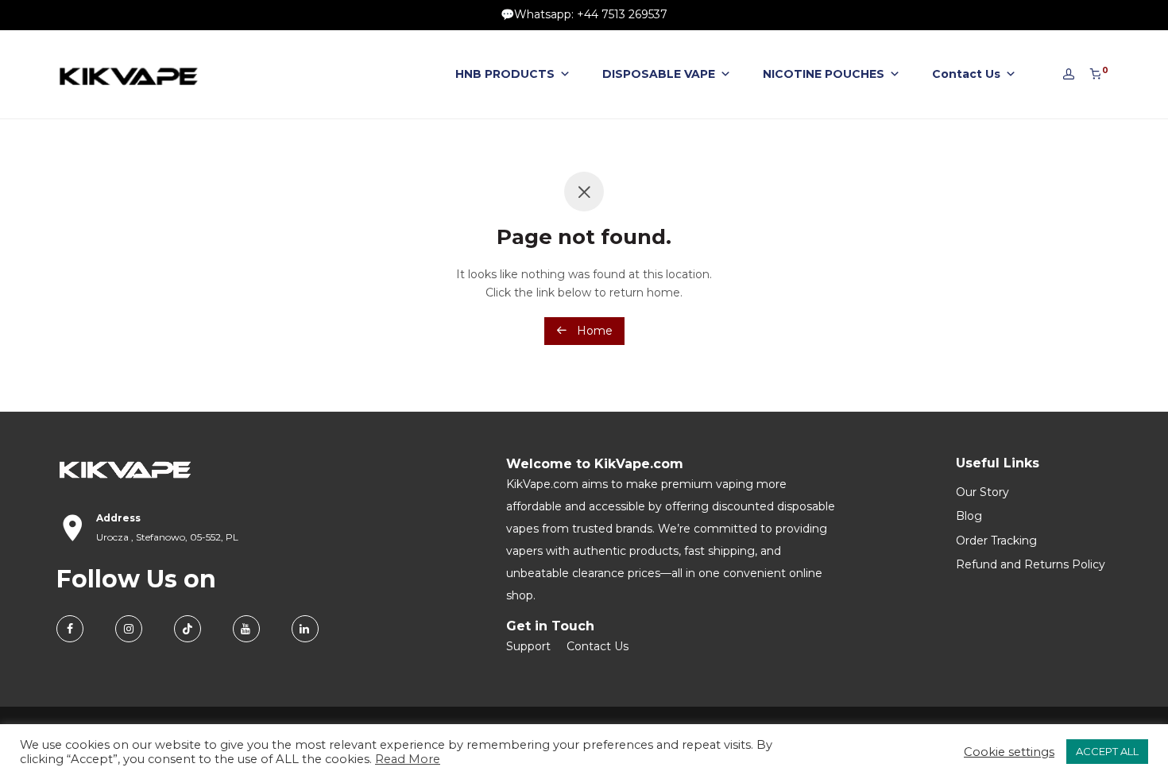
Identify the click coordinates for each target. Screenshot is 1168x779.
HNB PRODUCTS (505, 74)
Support (528, 646)
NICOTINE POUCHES (823, 74)
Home (593, 331)
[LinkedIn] (305, 628)
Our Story (982, 492)
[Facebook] (70, 628)
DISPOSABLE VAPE (658, 74)
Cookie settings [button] (1009, 752)
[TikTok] (187, 628)
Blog (969, 516)
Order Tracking (996, 540)
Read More (407, 759)
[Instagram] (128, 628)
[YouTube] (246, 628)
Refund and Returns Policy (1030, 564)
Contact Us (966, 74)
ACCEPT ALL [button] (1107, 751)
